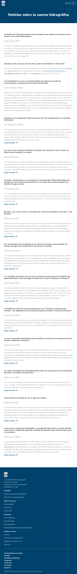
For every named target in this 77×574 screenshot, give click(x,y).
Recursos (7, 515)
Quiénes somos (10, 531)
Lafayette (8, 563)
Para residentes (9, 518)
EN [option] (69, 3)
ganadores (36, 73)
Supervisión (8, 511)
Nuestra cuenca (10, 501)
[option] (69, 3)
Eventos (7, 535)
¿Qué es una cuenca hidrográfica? (15, 494)
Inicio (25, 571)
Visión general (9, 504)
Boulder (69, 68)
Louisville (8, 565)
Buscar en (7, 545)
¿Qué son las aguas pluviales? (14, 497)
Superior (7, 568)
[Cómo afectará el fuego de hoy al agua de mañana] (38, 408)
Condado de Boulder (12, 558)
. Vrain (9, 71)
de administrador (38, 571)
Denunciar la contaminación (13, 538)
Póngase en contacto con (13, 541)
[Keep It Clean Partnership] (3, 3)
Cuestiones (8, 508)
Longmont (8, 560)
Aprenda (7, 491)
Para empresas (9, 521)
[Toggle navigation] (73, 3)
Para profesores (9, 524)
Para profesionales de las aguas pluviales (18, 528)
